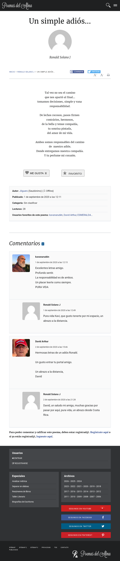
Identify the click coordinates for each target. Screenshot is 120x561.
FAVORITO (75, 173)
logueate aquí (44, 436)
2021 (79, 486)
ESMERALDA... (85, 215)
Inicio (12, 72)
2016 (73, 491)
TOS (55, 547)
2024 (79, 481)
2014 (85, 491)
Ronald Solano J (26, 72)
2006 (98, 497)
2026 (66, 481)
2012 (98, 491)
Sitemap (12, 547)
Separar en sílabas (20, 486)
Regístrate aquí (99, 432)
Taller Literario (18, 497)
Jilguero (23, 191)
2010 (73, 497)
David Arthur (70, 215)
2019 (92, 486)
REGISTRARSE (21, 463)
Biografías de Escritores (23, 502)
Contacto (64, 547)
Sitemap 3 (34, 547)
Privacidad (46, 547)
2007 (92, 497)
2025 (73, 481)
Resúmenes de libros (21, 491)
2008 (85, 497)
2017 (66, 491)
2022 (73, 486)
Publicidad (13, 550)
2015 (79, 491)
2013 (92, 491)
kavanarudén (56, 215)
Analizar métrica (19, 481)
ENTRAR (18, 458)
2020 (85, 486)
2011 (66, 497)
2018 (98, 486)
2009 (79, 497)
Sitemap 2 (23, 547)
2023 (66, 486)
